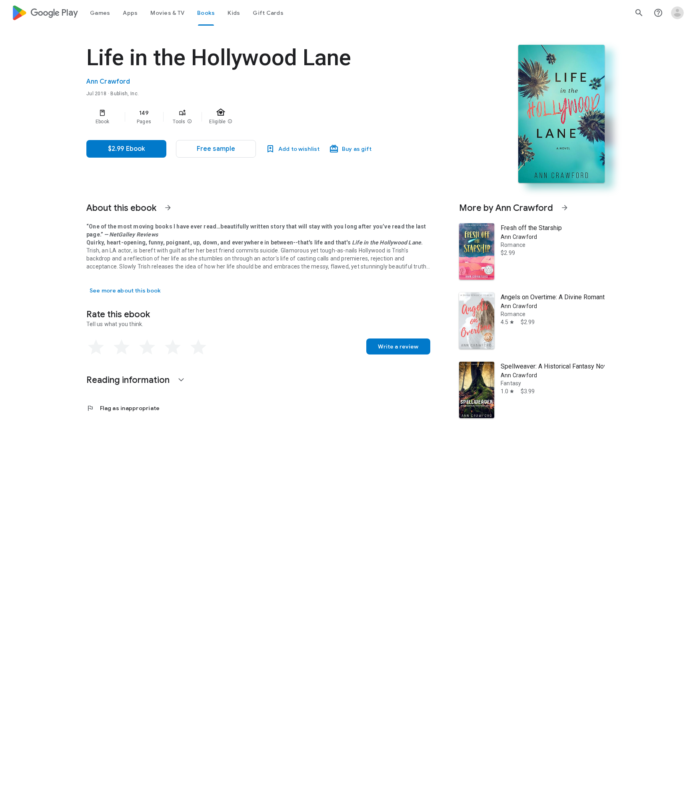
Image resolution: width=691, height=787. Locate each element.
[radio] (96, 347)
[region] (246, 117)
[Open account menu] (677, 12)
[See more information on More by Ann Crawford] (564, 207)
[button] (189, 121)
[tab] (100, 13)
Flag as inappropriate (123, 408)
